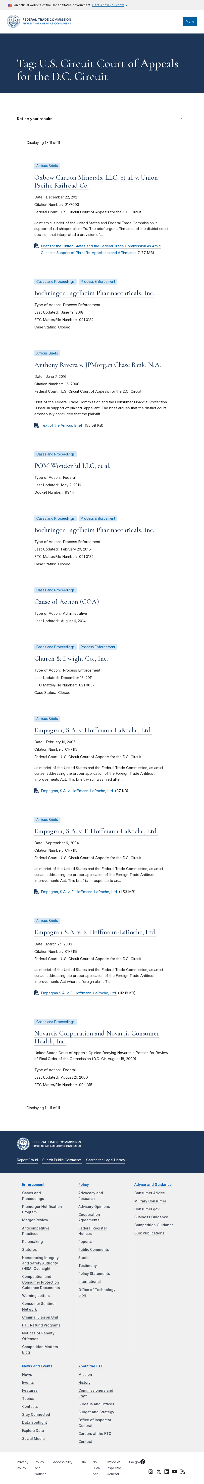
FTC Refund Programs (41, 1325)
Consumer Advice (149, 1193)
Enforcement (33, 1185)
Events (28, 1383)
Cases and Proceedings (55, 282)
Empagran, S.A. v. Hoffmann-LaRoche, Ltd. (93, 730)
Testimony (87, 1266)
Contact (85, 1442)
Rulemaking (32, 1242)
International (89, 1282)
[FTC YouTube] (174, 1472)
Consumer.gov (146, 1209)
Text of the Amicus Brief (61, 425)
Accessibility (62, 1462)
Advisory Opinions (94, 1207)
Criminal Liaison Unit (40, 1317)
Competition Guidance (154, 1225)
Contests (30, 1407)
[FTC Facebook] (142, 1462)
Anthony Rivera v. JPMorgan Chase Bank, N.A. (97, 364)
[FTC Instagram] (150, 1472)
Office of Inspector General (114, 1468)
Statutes (29, 1250)
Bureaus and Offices (96, 1404)
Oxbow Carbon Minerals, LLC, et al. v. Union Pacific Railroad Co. (96, 181)
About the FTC (90, 1366)
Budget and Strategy (96, 1412)
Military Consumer (150, 1201)
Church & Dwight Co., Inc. (71, 658)
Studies (85, 1258)
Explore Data (33, 1431)
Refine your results (34, 119)
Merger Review (35, 1220)
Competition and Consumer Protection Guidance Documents (41, 1282)
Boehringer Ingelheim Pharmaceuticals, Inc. (94, 293)
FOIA (82, 1462)
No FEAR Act (96, 1468)
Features (30, 1390)
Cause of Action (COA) (66, 601)
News (27, 1375)
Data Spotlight (34, 1422)
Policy (83, 1185)
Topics (28, 1399)
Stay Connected (36, 1415)
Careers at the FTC (94, 1434)
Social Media (33, 1439)
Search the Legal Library (105, 1160)
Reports (85, 1242)
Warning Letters (36, 1296)
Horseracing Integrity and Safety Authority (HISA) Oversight (40, 1263)
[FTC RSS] (182, 1472)
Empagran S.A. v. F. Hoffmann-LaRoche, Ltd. (95, 932)
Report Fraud (27, 1160)
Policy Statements (94, 1274)
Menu (190, 21)
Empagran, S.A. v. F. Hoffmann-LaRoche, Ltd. (96, 831)
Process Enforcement (98, 282)
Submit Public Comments (62, 1160)
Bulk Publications (149, 1233)
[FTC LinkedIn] (166, 1472)
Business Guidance (151, 1217)
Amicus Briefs (47, 166)
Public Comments (93, 1250)
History (84, 1383)
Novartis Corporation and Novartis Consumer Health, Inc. (96, 1037)
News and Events (37, 1366)
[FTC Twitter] (158, 1471)
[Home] (40, 27)
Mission (85, 1375)
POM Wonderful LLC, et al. (72, 465)
